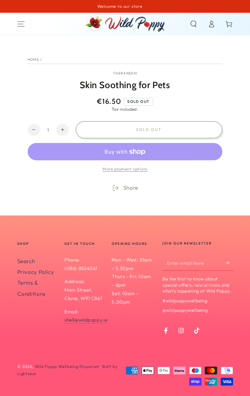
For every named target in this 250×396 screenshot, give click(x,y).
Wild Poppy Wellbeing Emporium (67, 366)
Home (33, 59)
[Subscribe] (229, 262)
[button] (193, 23)
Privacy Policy (35, 271)
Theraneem (125, 73)
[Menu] (21, 23)
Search (26, 261)
